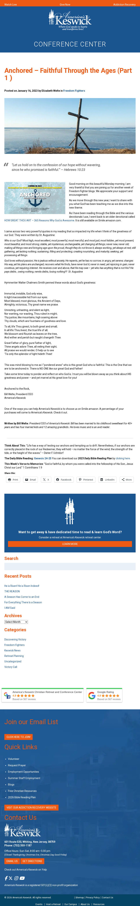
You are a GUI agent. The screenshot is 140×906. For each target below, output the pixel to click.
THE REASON (12, 591)
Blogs (11, 784)
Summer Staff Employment (24, 778)
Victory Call (10, 666)
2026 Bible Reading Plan (22, 797)
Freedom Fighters (74, 90)
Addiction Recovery (124, 4)
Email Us (12, 861)
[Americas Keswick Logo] (70, 20)
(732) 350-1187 (22, 845)
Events (39, 904)
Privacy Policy (93, 897)
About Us (85, 904)
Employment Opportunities (23, 771)
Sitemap (79, 897)
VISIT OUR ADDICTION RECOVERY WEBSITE (31, 807)
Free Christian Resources (22, 790)
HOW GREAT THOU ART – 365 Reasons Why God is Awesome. (39, 220)
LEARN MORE (70, 544)
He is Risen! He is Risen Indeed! (21, 585)
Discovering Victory (15, 639)
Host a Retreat (53, 904)
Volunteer (13, 758)
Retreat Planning (14, 655)
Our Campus (70, 904)
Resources (98, 904)
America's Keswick (14, 885)
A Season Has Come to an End (21, 596)
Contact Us (20, 817)
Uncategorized (12, 661)
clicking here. (123, 458)
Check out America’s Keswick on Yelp (25, 869)
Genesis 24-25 (43, 458)
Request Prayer (17, 765)
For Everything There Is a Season (23, 602)
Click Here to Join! (18, 737)
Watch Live (10, 4)
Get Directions (32, 861)
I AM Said (9, 607)
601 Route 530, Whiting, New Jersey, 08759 (29, 841)
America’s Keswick (21, 897)
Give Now (65, 4)
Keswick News (12, 650)
